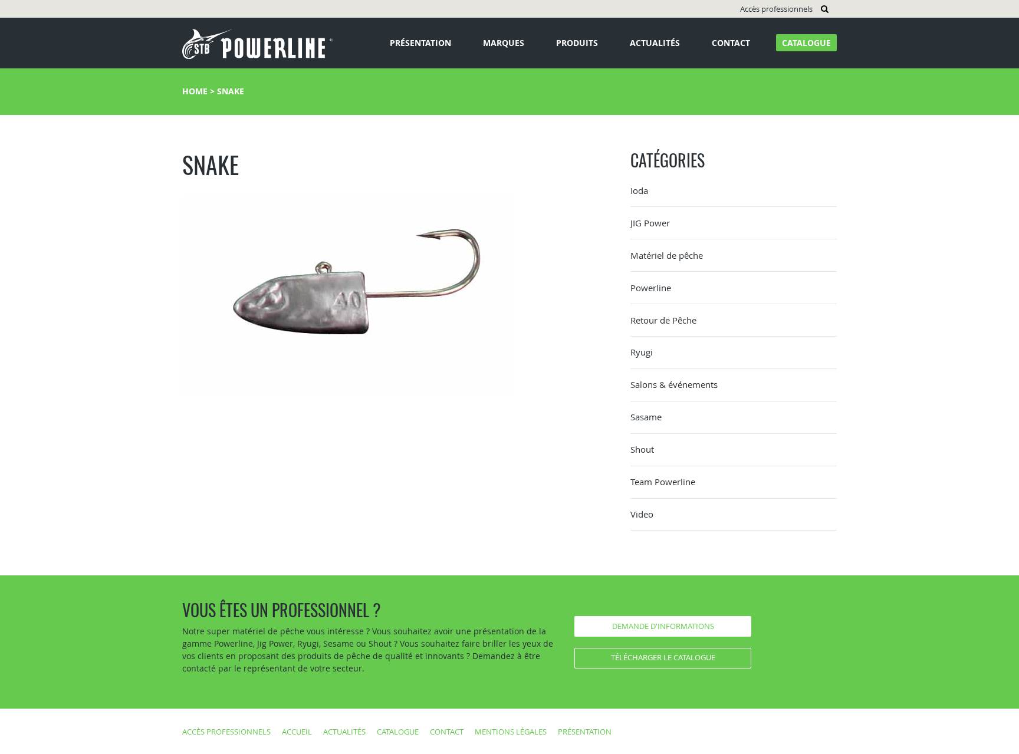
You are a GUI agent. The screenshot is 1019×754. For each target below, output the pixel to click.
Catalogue (806, 42)
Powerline (650, 288)
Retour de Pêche (663, 320)
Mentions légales (511, 731)
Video (641, 514)
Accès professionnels (776, 9)
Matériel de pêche (666, 255)
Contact (731, 42)
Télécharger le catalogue (663, 657)
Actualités (655, 42)
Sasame (646, 417)
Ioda (639, 190)
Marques (503, 42)
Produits (577, 42)
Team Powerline (662, 482)
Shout (642, 449)
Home (195, 91)
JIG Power (650, 223)
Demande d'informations (663, 626)
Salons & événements (674, 384)
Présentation (420, 42)
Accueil (297, 731)
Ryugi (641, 352)
